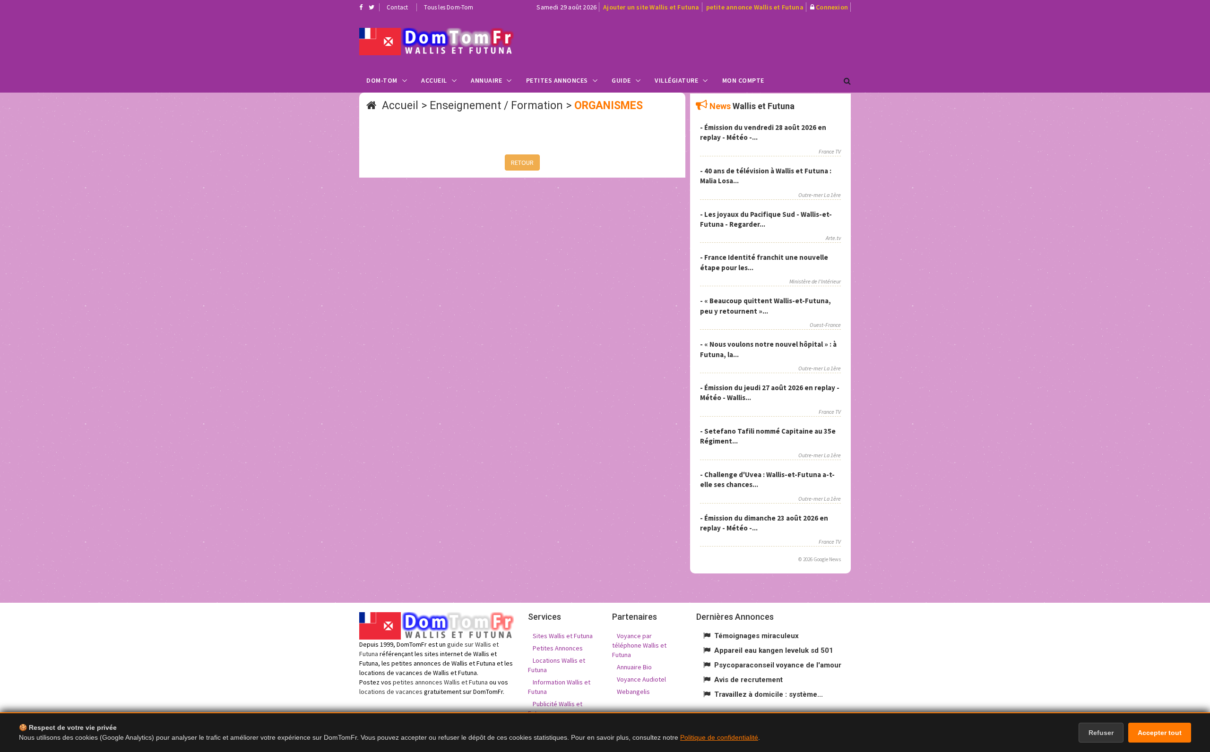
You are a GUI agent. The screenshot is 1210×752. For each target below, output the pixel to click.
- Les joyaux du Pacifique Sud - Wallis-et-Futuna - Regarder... (766, 219)
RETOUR (522, 162)
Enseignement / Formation (496, 105)
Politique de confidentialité (719, 737)
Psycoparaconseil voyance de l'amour (777, 665)
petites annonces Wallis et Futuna (440, 682)
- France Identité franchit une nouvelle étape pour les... (764, 262)
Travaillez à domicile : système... (768, 694)
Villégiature (676, 80)
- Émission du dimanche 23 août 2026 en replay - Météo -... (764, 522)
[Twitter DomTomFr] (371, 7)
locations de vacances (391, 691)
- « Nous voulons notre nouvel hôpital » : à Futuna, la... (768, 349)
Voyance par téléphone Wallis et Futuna (639, 645)
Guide (621, 80)
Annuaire (486, 80)
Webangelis (633, 691)
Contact (397, 7)
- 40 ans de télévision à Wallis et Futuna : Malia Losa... (765, 175)
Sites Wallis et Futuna (563, 636)
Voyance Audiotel (641, 679)
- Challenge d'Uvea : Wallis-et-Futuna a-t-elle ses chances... (767, 479)
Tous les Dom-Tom (448, 7)
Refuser (1101, 732)
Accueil (434, 80)
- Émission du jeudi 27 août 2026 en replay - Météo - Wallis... (769, 392)
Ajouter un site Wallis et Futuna (651, 7)
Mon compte (743, 80)
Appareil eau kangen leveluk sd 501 (773, 650)
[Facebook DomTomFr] (361, 7)
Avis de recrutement (748, 679)
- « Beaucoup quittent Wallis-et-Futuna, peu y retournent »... (765, 305)
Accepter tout (1160, 732)
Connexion (832, 7)
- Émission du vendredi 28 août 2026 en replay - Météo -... (763, 132)
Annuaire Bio (634, 667)
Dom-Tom (382, 80)
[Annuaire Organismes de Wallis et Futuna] (436, 41)
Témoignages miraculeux (756, 636)
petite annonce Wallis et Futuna (755, 7)
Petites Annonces (557, 80)
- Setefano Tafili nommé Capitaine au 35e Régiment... (768, 436)
